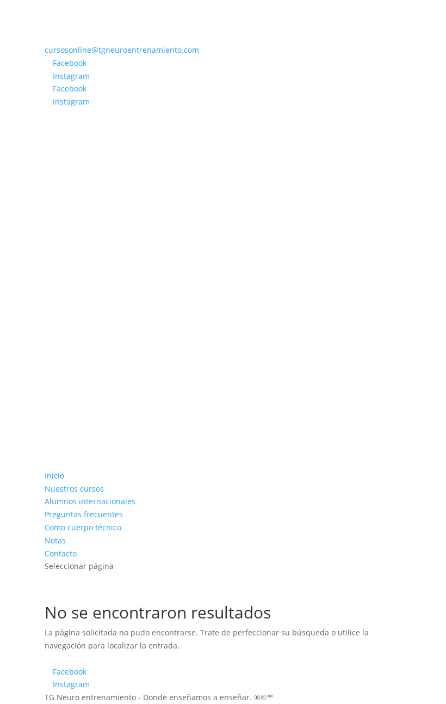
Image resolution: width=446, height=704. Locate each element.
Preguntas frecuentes (84, 514)
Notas (55, 540)
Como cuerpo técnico (83, 527)
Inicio (54, 475)
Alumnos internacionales (90, 501)
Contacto (61, 553)
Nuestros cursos (74, 488)
